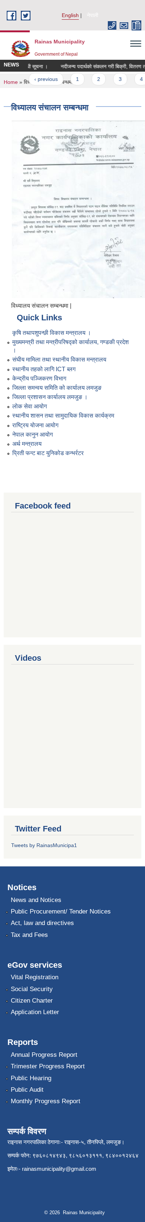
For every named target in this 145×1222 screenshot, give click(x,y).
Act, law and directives (42, 923)
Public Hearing (31, 1078)
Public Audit (27, 1089)
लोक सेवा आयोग (29, 406)
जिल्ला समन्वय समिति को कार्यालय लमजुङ (57, 388)
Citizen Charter (32, 1000)
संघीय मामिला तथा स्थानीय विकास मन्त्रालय (59, 359)
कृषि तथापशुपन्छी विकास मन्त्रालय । (51, 333)
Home (11, 82)
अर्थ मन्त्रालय (27, 444)
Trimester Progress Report (48, 1066)
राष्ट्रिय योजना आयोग (35, 425)
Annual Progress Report (44, 1054)
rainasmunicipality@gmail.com (59, 1169)
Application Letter (35, 1012)
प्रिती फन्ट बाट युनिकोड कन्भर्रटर (48, 453)
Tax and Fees (29, 934)
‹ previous (42, 79)
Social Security (32, 989)
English (70, 15)
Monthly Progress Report (45, 1101)
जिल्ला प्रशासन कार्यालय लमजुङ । (50, 397)
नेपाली (92, 15)
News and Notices (36, 900)
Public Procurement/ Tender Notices (61, 911)
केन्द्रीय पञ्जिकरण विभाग (39, 378)
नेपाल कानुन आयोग (32, 434)
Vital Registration (34, 977)
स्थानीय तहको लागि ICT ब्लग (43, 369)
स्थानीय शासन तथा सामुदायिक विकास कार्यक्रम (63, 415)
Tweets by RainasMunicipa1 (44, 845)
